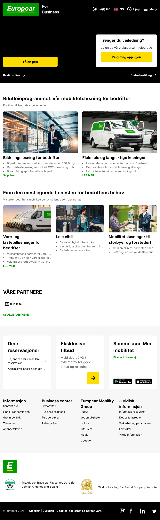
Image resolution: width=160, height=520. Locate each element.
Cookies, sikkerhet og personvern (79, 510)
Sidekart (34, 510)
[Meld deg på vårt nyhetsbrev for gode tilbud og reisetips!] (93, 378)
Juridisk (48, 510)
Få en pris (30, 62)
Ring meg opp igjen (126, 57)
